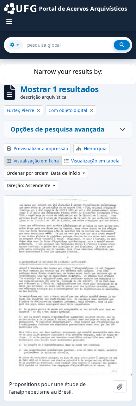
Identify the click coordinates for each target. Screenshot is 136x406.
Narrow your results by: (68, 71)
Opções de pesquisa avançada (57, 129)
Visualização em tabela (95, 161)
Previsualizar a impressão (40, 148)
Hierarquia (95, 148)
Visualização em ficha (35, 161)
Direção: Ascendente (29, 185)
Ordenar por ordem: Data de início (44, 173)
